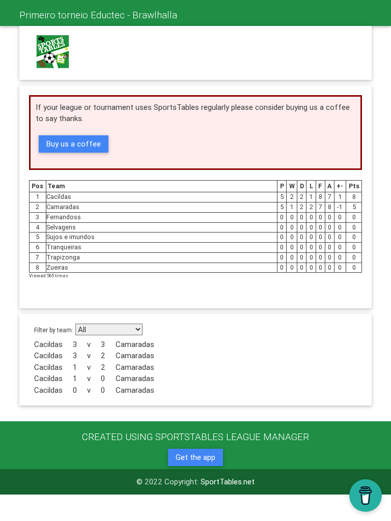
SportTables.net (228, 481)
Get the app (195, 457)
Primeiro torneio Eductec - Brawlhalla (98, 15)
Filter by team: (53, 330)
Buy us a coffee (73, 144)
